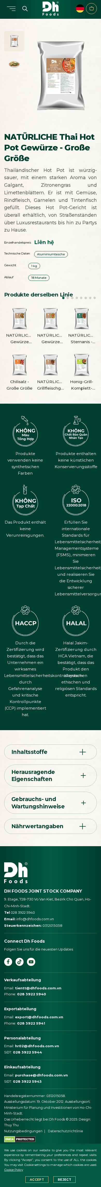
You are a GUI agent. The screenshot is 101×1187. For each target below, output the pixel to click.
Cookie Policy (13, 1170)
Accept (37, 1180)
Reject (64, 1180)
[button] (63, 298)
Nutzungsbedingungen (23, 1131)
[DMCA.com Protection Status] (19, 1139)
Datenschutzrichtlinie (65, 1131)
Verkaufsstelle (91, 8)
